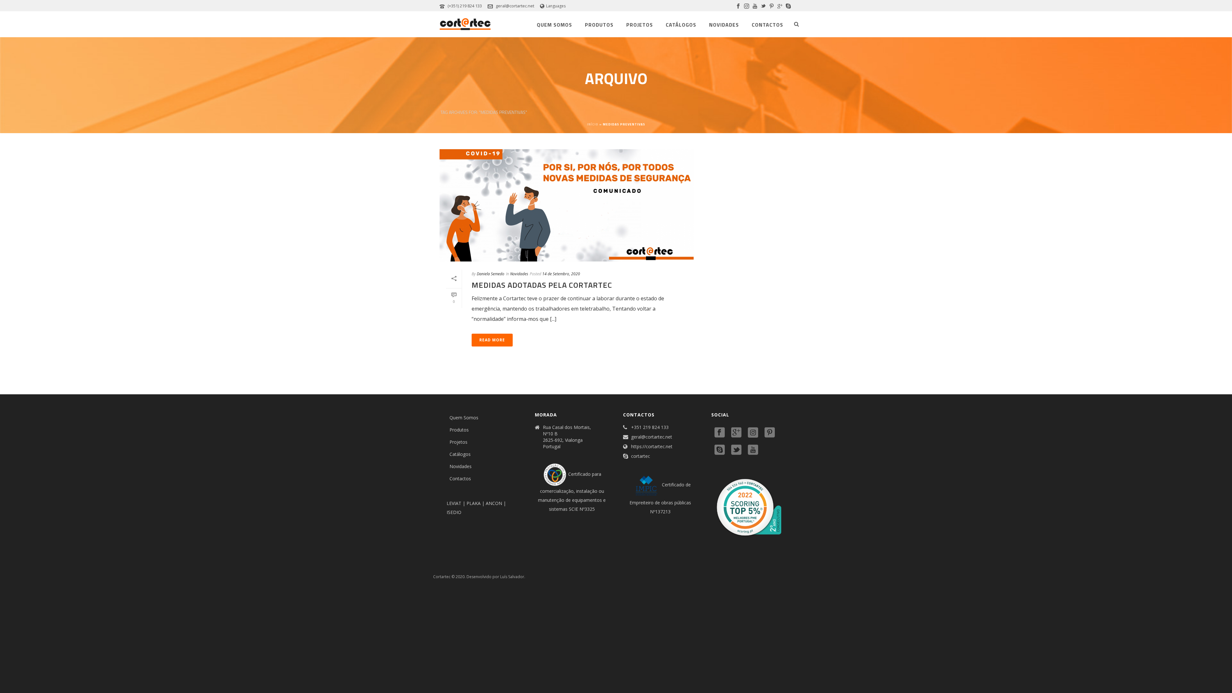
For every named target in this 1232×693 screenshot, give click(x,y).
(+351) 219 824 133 (465, 6)
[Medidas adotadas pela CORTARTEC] (567, 205)
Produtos (599, 25)
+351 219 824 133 (650, 427)
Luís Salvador (512, 576)
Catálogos (681, 25)
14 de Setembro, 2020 (561, 274)
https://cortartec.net (651, 446)
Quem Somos (554, 25)
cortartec (640, 456)
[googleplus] (736, 432)
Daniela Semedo (490, 274)
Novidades (724, 25)
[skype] (719, 450)
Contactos (767, 25)
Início (592, 124)
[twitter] (736, 450)
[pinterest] (770, 432)
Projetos (639, 25)
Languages (556, 6)
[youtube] (753, 450)
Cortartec (441, 576)
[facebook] (719, 432)
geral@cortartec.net (515, 6)
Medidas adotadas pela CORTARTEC (542, 285)
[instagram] (753, 432)
